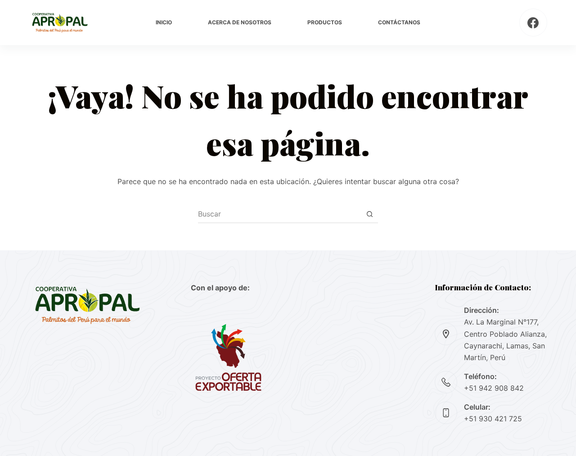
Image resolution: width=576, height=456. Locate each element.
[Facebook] (533, 23)
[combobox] (279, 214)
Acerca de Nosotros (239, 22)
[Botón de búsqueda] (369, 213)
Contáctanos (399, 22)
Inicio (164, 22)
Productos (324, 22)
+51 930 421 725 (493, 418)
